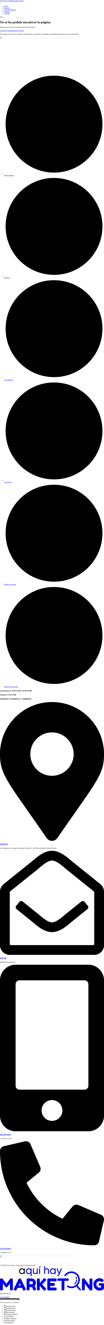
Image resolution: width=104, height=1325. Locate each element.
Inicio (6, 6)
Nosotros (7, 8)
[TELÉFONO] (52, 1131)
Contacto (7, 13)
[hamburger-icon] (1, 3)
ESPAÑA (4, 844)
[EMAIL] (52, 954)
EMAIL (3, 958)
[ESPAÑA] (52, 840)
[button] (10, 1299)
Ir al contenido (4, 1297)
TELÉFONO (5, 1135)
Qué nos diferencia (10, 10)
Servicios (7, 12)
